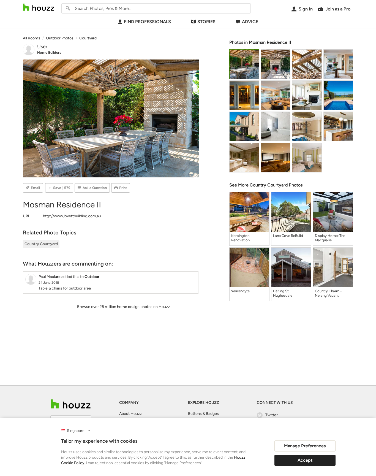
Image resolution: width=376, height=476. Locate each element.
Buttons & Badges (203, 413)
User (42, 47)
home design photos (134, 306)
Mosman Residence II (270, 42)
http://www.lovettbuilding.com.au (72, 216)
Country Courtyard (41, 244)
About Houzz (130, 413)
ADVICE (250, 21)
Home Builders (49, 52)
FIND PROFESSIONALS (147, 21)
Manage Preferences (305, 445)
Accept (305, 460)
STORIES (206, 21)
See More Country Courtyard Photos (266, 185)
